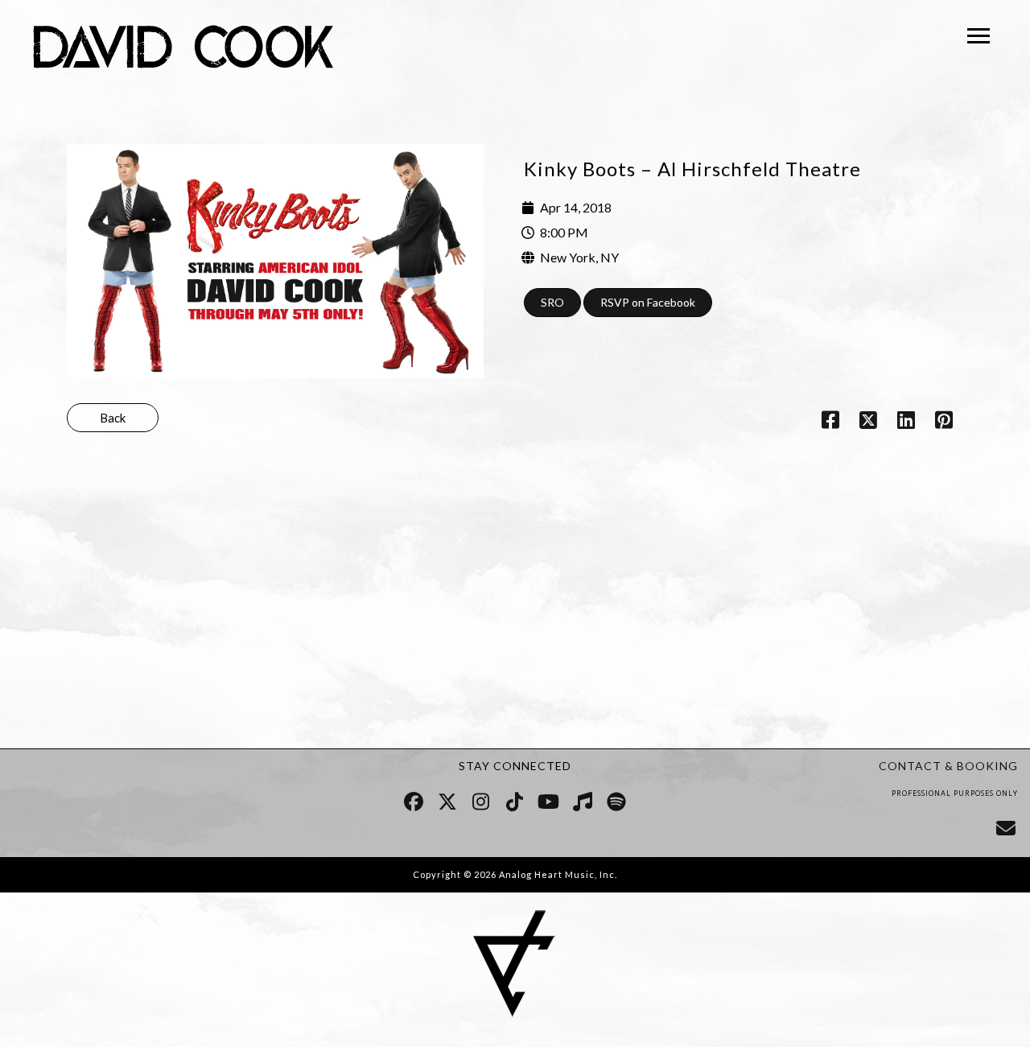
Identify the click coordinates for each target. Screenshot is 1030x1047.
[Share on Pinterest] (944, 422)
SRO (552, 302)
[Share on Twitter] (868, 422)
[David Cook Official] (184, 49)
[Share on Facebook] (830, 422)
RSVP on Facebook (647, 302)
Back (113, 417)
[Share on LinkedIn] (906, 422)
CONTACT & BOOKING (948, 766)
